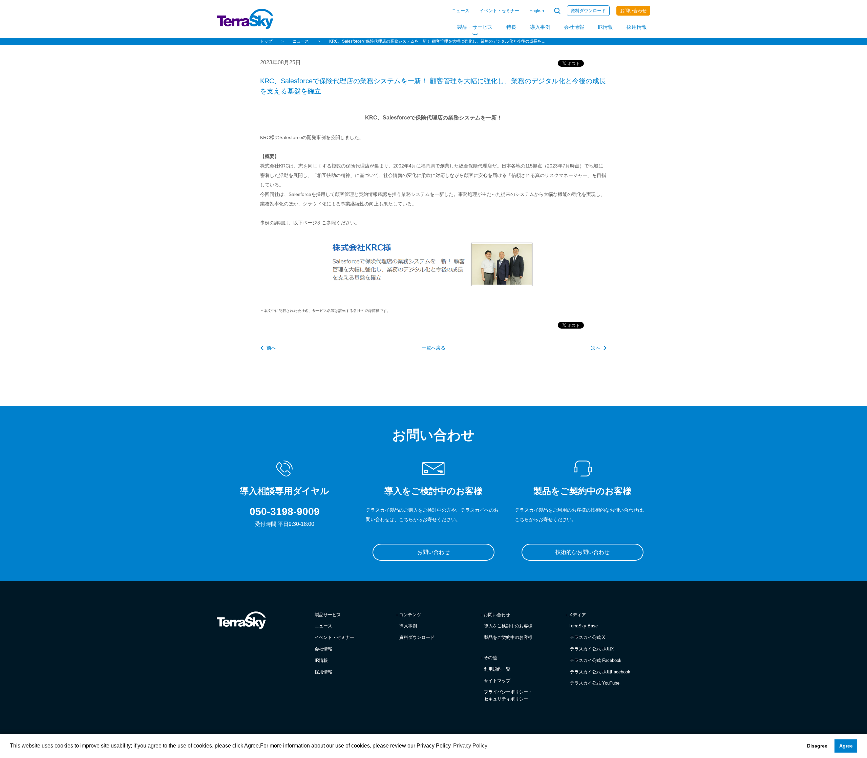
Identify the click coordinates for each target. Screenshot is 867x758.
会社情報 (574, 27)
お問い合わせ (633, 10)
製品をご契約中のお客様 (508, 637)
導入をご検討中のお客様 (508, 625)
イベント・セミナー (499, 10)
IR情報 (605, 27)
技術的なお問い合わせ (582, 552)
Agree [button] (846, 746)
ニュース (460, 10)
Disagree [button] (817, 746)
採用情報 (637, 27)
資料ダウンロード (588, 10)
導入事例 (540, 27)
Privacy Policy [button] (470, 746)
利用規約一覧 (497, 669)
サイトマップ (497, 680)
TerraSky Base (583, 625)
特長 (511, 27)
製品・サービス (475, 27)
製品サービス (328, 614)
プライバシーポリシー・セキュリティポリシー (508, 695)
